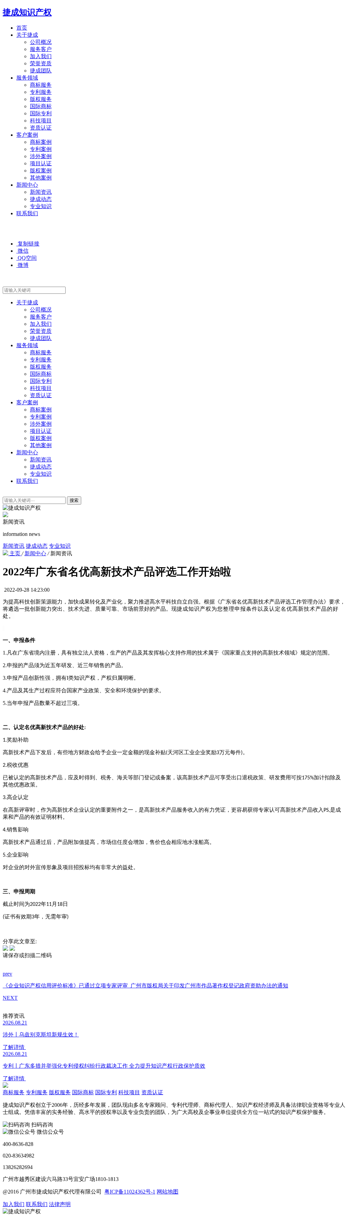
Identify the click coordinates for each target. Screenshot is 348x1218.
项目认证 (41, 163)
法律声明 (60, 1204)
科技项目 (41, 120)
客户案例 (27, 135)
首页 (21, 28)
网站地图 (167, 1192)
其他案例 (41, 178)
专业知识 (41, 206)
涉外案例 (41, 156)
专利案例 (41, 149)
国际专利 (41, 113)
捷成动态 (41, 199)
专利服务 (41, 92)
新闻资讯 (41, 192)
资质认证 (41, 128)
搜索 (74, 500)
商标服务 (41, 85)
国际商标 (41, 106)
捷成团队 (41, 70)
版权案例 (41, 170)
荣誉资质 (41, 63)
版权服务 (41, 99)
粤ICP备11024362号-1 (129, 1192)
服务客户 (41, 49)
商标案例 (41, 142)
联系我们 (27, 213)
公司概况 (41, 42)
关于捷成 (27, 35)
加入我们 (41, 56)
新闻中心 (27, 185)
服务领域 (27, 78)
